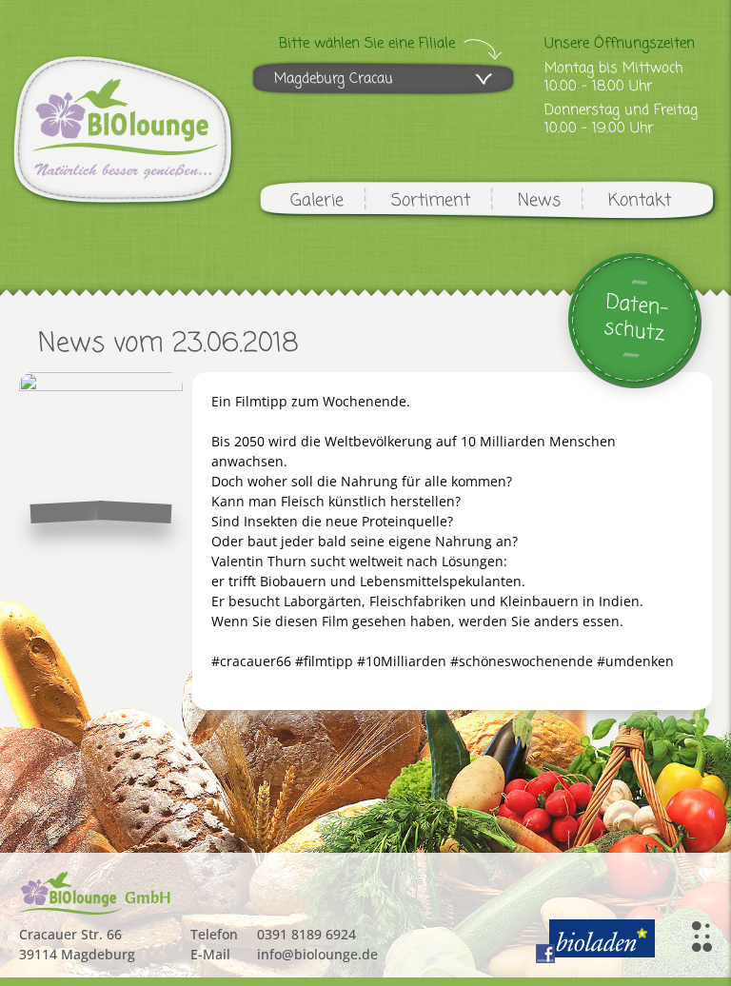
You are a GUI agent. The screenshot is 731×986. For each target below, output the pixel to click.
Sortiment (430, 200)
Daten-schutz (636, 318)
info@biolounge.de (317, 954)
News (539, 200)
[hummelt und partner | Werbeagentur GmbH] (702, 936)
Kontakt (639, 200)
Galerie (317, 200)
